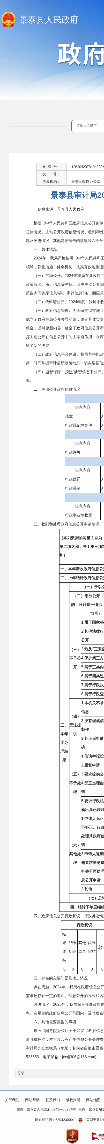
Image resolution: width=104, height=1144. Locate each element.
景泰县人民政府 (49, 20)
